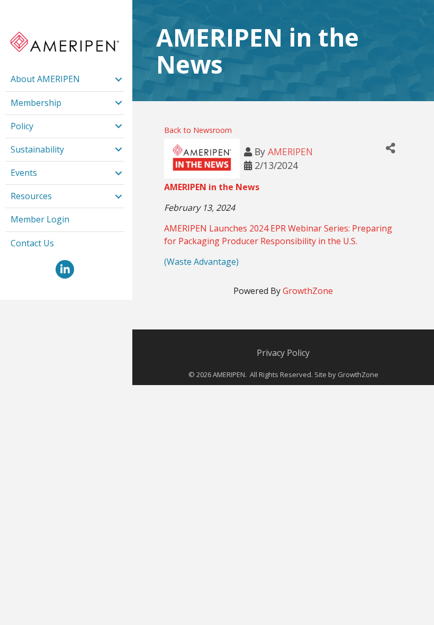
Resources (31, 196)
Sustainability (37, 149)
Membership (36, 103)
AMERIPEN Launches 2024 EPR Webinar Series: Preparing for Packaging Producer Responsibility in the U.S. (278, 234)
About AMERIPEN (45, 79)
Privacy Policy (283, 353)
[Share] (390, 148)
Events (24, 172)
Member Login (40, 219)
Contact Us (32, 243)
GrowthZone (308, 291)
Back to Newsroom (198, 130)
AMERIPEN (290, 151)
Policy (22, 126)
